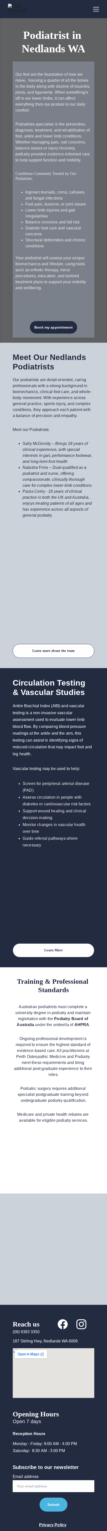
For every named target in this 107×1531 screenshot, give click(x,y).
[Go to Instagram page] (81, 1324)
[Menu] (96, 9)
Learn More (53, 950)
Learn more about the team (53, 651)
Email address (26, 1476)
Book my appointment (53, 327)
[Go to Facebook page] (63, 1324)
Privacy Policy (52, 1525)
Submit (54, 1505)
